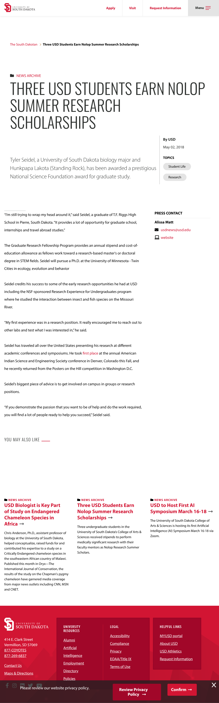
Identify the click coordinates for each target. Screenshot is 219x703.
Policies (69, 678)
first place (91, 353)
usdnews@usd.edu (176, 229)
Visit (132, 8)
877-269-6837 (15, 655)
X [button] (213, 685)
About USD (169, 643)
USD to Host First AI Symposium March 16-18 (178, 508)
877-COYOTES (15, 650)
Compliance (119, 643)
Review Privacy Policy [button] (133, 692)
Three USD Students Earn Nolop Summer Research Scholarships (105, 511)
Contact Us (13, 665)
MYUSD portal (171, 635)
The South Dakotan (23, 44)
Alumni (69, 640)
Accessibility (120, 635)
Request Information (165, 8)
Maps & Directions (18, 673)
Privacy (115, 651)
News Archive (28, 75)
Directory (70, 670)
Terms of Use (120, 666)
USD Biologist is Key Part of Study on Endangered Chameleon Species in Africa (32, 514)
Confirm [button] (178, 689)
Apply (110, 8)
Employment (73, 663)
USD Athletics (171, 651)
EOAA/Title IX (120, 658)
